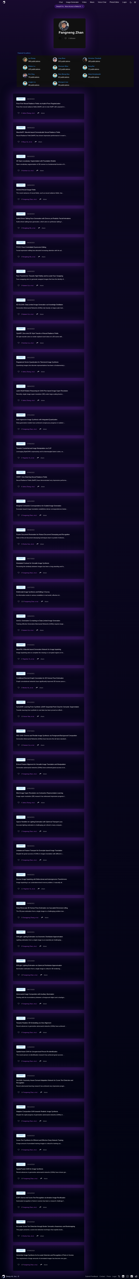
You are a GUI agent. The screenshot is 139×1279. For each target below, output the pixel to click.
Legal (114, 1276)
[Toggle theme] (130, 2)
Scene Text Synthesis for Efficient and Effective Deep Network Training (39, 1140)
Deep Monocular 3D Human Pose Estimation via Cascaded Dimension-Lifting (42, 908)
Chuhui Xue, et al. (28, 544)
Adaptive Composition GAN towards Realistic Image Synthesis (37, 1111)
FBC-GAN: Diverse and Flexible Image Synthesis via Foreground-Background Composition (46, 735)
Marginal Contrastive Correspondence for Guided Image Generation (38, 506)
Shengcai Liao (63, 82)
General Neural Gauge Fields (26, 190)
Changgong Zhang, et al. (30, 917)
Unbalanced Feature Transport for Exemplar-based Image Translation (39, 850)
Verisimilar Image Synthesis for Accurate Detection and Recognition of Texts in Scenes (45, 1255)
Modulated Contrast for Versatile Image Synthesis (32, 563)
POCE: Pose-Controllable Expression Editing (31, 247)
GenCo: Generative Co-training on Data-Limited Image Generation (38, 620)
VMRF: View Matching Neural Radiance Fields (31, 477)
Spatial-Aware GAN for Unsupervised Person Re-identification (36, 1051)
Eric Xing (31, 74)
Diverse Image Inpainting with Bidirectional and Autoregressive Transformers (41, 879)
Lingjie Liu (32, 82)
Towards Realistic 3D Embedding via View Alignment (33, 1023)
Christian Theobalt (94, 58)
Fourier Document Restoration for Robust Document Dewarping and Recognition (43, 534)
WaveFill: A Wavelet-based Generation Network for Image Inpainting (38, 649)
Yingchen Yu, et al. (28, 458)
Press (109, 1276)
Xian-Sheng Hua (63, 74)
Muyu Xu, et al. (27, 142)
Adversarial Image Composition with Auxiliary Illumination (35, 994)
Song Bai (91, 66)
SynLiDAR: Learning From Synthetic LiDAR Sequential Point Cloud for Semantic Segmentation (47, 707)
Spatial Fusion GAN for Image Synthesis (29, 1169)
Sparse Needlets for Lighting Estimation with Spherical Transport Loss (39, 822)
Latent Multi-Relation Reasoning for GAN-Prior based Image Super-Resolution (42, 391)
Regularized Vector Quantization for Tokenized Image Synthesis (37, 362)
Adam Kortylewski (94, 74)
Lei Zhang (31, 58)
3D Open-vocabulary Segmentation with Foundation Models (36, 161)
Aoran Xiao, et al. (28, 716)
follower (71, 38)
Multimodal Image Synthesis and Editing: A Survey (33, 592)
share (43, 113)
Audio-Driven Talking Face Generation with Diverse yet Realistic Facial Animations (43, 218)
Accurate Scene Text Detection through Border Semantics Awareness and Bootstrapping (45, 1226)
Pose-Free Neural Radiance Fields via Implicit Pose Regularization (38, 103)
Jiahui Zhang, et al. (28, 113)
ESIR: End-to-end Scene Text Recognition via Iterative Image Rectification (40, 1197)
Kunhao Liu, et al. (28, 170)
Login (124, 2)
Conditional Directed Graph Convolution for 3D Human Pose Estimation (39, 678)
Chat (61, 2)
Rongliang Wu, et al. (29, 228)
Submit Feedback (91, 1276)
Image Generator (72, 2)
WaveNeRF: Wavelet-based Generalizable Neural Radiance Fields (38, 132)
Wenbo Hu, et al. (27, 687)
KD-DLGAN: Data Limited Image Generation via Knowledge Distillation (39, 304)
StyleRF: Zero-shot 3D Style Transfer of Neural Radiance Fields (37, 333)
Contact (102, 1276)
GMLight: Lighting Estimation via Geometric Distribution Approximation (39, 937)
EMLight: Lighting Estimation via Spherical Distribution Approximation (39, 965)
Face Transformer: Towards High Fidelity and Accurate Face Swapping (39, 276)
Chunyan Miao (63, 66)
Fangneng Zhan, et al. (29, 199)
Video (84, 2)
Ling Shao (61, 58)
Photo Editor (114, 2)
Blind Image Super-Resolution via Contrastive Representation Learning (39, 793)
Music (92, 2)
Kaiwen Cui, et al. (28, 285)
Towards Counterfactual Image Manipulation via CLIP (33, 448)
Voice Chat (102, 2)
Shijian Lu (31, 66)
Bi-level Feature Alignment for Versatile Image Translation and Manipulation (41, 764)
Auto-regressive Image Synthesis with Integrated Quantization (36, 419)
